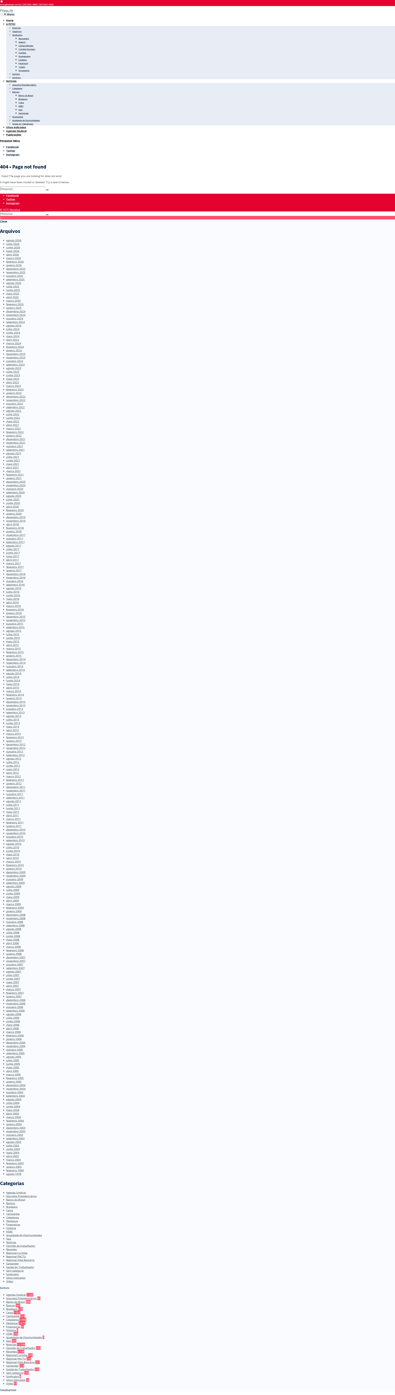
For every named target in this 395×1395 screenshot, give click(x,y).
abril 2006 (12, 1028)
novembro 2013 (15, 705)
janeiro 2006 (14, 1039)
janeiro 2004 (14, 1124)
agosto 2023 (13, 368)
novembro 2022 (15, 400)
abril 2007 (12, 986)
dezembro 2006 (15, 1000)
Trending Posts (8, 1390)
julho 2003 (12, 1145)
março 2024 (13, 343)
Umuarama (24, 70)
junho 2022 (13, 418)
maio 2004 (12, 1110)
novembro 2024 (15, 315)
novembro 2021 (15, 442)
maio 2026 (12, 251)
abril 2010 (12, 858)
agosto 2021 (13, 453)
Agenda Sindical (16, 131)
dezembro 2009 (15, 872)
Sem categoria (15, 1270)
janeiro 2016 (14, 613)
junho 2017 (13, 553)
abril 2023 (12, 382)
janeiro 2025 (14, 308)
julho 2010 (12, 847)
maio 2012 (12, 769)
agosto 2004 (13, 1099)
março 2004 (13, 1117)
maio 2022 (12, 421)
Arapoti (22, 42)
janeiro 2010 (14, 868)
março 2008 (13, 947)
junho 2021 (13, 460)
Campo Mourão (26, 45)
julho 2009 (12, 890)
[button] (2, 1)
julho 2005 (12, 1060)
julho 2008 (12, 932)
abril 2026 (12, 254)
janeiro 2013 (14, 741)
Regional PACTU (16, 1256)
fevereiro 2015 (15, 652)
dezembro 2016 (15, 574)
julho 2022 (12, 414)
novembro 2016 (15, 577)
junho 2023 (13, 375)
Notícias (11, 81)
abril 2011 (12, 815)
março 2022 (13, 428)
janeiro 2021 (14, 478)
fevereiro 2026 (15, 261)
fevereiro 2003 (15, 1163)
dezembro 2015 (15, 616)
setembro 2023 (15, 364)
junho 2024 (13, 332)
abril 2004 (12, 1113)
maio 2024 (12, 336)
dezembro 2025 (15, 269)
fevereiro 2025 (15, 304)
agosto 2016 (13, 588)
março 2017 (13, 563)
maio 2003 (12, 1152)
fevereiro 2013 (15, 737)
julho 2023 (12, 371)
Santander (24, 113)
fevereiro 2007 (15, 993)
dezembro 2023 (15, 354)
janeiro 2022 (14, 435)
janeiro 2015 (14, 655)
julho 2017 (12, 549)
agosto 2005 (13, 1057)
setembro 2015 (15, 627)
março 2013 (13, 734)
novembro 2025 (15, 272)
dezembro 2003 (15, 1128)
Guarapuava (24, 56)
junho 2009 (13, 893)
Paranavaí (23, 63)
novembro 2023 (15, 357)
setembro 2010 (15, 840)
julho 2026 (12, 244)
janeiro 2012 (14, 783)
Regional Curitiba (16, 1253)
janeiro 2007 (14, 996)
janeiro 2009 (14, 911)
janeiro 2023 (14, 393)
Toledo (22, 67)
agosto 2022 (13, 411)
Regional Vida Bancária (20, 1260)
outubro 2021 (14, 446)
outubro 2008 (14, 922)
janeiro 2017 (14, 570)
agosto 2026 (13, 240)
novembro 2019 (15, 521)
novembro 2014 (15, 663)
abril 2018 (12, 524)
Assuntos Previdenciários (24, 85)
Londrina (23, 60)
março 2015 (13, 648)
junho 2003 (13, 1149)
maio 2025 (12, 293)
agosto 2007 (13, 971)
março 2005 (13, 1074)
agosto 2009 (13, 886)
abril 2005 (12, 1071)
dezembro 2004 (15, 1085)
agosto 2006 (13, 1014)
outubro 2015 (14, 624)
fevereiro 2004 (15, 1120)
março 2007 (13, 989)
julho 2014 (12, 677)
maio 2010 (12, 854)
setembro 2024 (15, 322)
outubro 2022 (14, 403)
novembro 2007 (15, 961)
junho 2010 (13, 851)
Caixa (21, 102)
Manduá (15, 209)
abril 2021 (12, 467)
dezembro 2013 (15, 702)
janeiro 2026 (14, 265)
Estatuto (16, 77)
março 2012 (13, 776)
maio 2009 (12, 897)
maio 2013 (12, 726)
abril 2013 (12, 730)
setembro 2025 (15, 279)
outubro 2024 (14, 318)
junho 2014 (13, 680)
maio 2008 (12, 939)
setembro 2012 (15, 755)
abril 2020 (12, 506)
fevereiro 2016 (15, 609)
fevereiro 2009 (15, 907)
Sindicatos (17, 35)
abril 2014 (12, 687)
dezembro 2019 (15, 517)
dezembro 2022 (15, 396)
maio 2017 (12, 556)
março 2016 (13, 606)
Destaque (12, 1221)
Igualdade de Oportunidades (26, 120)
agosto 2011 (13, 801)
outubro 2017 (14, 538)
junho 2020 (13, 503)
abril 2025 (12, 297)
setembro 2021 (15, 450)
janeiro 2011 (14, 826)
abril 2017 (12, 560)
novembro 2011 (15, 790)
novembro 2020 (15, 485)
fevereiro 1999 (15, 1170)
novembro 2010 (15, 833)
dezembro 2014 (15, 659)
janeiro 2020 (14, 513)
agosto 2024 (13, 325)
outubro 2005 (14, 1049)
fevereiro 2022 (15, 432)
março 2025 (13, 300)
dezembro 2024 (15, 311)
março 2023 (13, 386)
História (16, 74)
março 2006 (13, 1032)
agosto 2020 (13, 496)
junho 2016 (13, 595)
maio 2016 (12, 599)
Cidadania (17, 88)
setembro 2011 (15, 797)
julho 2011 (12, 805)
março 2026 (13, 258)
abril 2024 (12, 340)
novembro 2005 (15, 1046)
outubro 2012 (14, 751)
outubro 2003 (14, 1135)
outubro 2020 (14, 489)
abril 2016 (12, 602)
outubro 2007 (14, 964)
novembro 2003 (15, 1131)
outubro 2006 (14, 1007)
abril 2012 (12, 773)
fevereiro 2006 (15, 1035)
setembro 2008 (15, 925)
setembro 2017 (15, 542)
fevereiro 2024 (15, 347)
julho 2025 (12, 286)
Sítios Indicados (16, 127)
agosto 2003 (13, 1142)
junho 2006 (13, 1021)
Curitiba (22, 53)
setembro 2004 (15, 1096)
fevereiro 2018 (15, 528)
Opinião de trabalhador (20, 1246)
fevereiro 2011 (15, 822)
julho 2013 (12, 719)
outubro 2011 (14, 794)
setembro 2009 (15, 883)
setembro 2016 (15, 584)
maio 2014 (12, 684)
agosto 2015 (13, 631)
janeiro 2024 (14, 350)
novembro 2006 (15, 1003)
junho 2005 (13, 1064)
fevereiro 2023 (15, 389)
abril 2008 (12, 943)
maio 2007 (12, 982)
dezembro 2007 (15, 957)
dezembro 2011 (15, 787)
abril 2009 (12, 900)
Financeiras (17, 117)
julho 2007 (12, 975)
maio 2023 (12, 379)
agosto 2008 (13, 929)
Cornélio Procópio (27, 49)
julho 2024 (12, 329)
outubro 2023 (14, 361)
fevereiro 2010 (15, 865)
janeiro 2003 (14, 1167)
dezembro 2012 (15, 744)
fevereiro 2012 (15, 780)
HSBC (21, 106)
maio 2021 (12, 464)
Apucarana (24, 38)
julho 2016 (12, 592)
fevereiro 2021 (15, 474)
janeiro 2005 (14, 1081)
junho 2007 (13, 978)
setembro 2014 (15, 670)
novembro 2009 (15, 876)
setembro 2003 (15, 1138)
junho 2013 (13, 723)
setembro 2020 (15, 492)
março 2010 (13, 861)
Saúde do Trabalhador (22, 124)
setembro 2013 (15, 712)
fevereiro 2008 (15, 950)
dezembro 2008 (15, 915)
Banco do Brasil (26, 95)
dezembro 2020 (15, 482)
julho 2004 (12, 1103)
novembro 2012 (15, 748)
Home (9, 20)
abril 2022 (12, 425)
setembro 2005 (15, 1053)
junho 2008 (13, 936)
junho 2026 (13, 247)
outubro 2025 (14, 276)
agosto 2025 (13, 283)
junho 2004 (13, 1106)
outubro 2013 (14, 709)
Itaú (20, 109)
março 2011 (13, 819)
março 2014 (13, 691)
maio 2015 (12, 641)
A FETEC (11, 24)
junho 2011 (13, 808)
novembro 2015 (15, 620)
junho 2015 (13, 638)
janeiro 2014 (14, 698)
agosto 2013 (13, 716)
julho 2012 (12, 762)
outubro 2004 (14, 1092)
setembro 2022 (15, 407)
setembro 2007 (15, 968)
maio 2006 (12, 1025)
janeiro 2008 (14, 954)
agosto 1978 (13, 1174)
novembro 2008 (15, 918)
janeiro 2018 (14, 531)
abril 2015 (12, 645)
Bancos (15, 92)
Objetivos (17, 31)
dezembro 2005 (15, 1042)
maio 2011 (12, 812)
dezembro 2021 (15, 439)
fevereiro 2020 (15, 510)
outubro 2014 (14, 666)
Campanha (13, 1214)
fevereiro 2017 (15, 567)
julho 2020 (12, 499)
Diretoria (16, 28)
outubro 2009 (14, 879)
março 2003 (13, 1159)
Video (9, 1281)
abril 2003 (12, 1156)
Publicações (13, 134)
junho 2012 (13, 765)
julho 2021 (12, 457)
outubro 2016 (14, 581)
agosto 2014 (13, 673)
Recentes (11, 1249)
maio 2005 (12, 1067)
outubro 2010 (14, 836)
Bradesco (23, 99)
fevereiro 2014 (15, 694)
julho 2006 (12, 1018)
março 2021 (13, 471)
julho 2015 (12, 634)
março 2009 (13, 904)
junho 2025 (13, 290)
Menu (9, 14)
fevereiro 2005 (15, 1078)
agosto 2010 (13, 844)
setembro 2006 (15, 1010)
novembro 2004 (15, 1089)
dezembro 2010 (15, 829)
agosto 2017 (13, 545)
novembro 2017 (15, 535)
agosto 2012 (13, 758)
